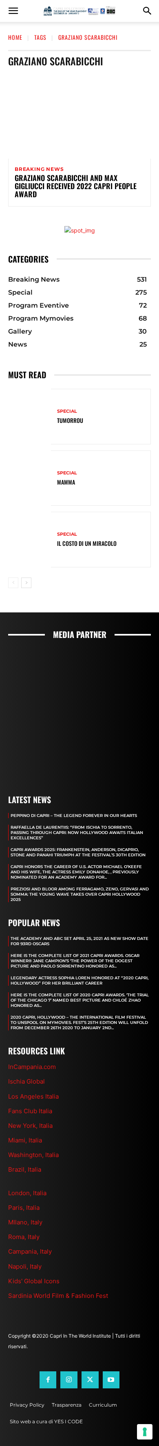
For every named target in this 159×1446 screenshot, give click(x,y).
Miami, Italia (25, 1140)
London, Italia (27, 1193)
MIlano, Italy (25, 1222)
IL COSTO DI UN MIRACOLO (87, 543)
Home (15, 37)
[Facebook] (48, 1379)
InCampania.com (32, 1067)
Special (67, 411)
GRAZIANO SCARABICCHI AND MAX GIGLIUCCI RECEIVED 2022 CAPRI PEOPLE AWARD (76, 185)
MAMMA (66, 482)
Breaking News (39, 169)
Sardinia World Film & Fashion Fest (58, 1295)
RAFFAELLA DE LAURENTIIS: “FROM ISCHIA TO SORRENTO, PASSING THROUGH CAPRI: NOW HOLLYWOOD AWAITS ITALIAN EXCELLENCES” (77, 832)
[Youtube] (111, 1379)
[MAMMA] (29, 478)
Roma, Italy (24, 1237)
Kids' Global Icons (34, 1281)
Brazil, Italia (24, 1169)
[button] (13, 11)
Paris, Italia (24, 1207)
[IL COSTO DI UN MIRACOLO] (29, 539)
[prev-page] (13, 583)
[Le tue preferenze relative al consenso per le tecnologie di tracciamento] (144, 1432)
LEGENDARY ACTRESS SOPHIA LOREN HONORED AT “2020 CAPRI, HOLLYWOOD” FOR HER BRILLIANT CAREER (79, 980)
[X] (90, 1379)
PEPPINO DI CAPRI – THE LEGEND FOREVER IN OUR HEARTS (74, 815)
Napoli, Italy (25, 1266)
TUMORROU (70, 420)
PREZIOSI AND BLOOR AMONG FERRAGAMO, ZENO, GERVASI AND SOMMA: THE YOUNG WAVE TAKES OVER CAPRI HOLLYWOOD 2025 (80, 894)
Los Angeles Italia (33, 1096)
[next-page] (26, 583)
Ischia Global (26, 1081)
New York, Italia (30, 1125)
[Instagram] (68, 1379)
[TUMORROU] (29, 416)
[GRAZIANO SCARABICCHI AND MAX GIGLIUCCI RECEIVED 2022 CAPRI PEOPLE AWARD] (79, 116)
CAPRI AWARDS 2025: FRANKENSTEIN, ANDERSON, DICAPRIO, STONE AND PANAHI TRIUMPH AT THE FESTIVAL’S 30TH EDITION (78, 852)
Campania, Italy (30, 1251)
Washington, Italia (33, 1155)
